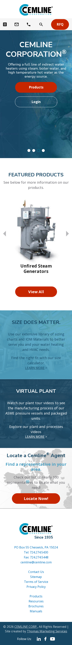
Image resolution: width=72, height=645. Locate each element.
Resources (36, 601)
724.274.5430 (39, 552)
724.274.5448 (39, 557)
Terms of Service (36, 582)
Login (36, 102)
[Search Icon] (41, 24)
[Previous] (4, 233)
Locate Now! (36, 498)
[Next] (67, 233)
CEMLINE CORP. (25, 627)
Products (36, 87)
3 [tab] (38, 150)
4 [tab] (43, 150)
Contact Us (36, 572)
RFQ (60, 24)
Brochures (36, 606)
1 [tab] (28, 150)
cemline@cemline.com (36, 562)
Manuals (36, 611)
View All (36, 291)
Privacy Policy (36, 587)
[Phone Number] (29, 24)
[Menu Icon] (5, 24)
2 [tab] (33, 150)
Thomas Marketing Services (47, 631)
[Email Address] (17, 24)
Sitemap (36, 577)
